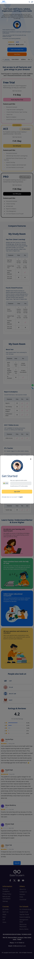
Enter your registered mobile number (18, 480)
